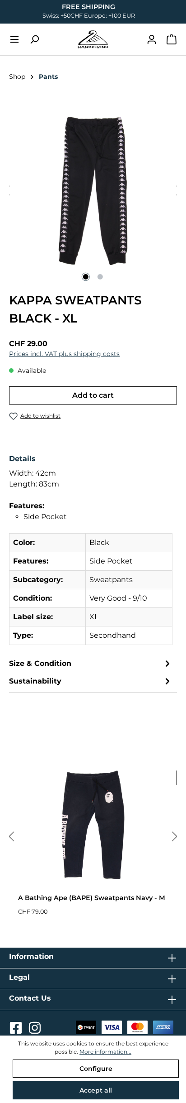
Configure (95, 1068)
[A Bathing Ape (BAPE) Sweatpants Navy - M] (93, 825)
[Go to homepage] (93, 39)
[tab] (90, 553)
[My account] (152, 39)
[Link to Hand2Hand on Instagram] (35, 1030)
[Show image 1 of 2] (85, 276)
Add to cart (93, 395)
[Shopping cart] (171, 39)
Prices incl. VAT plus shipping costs (64, 354)
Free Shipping (88, 7)
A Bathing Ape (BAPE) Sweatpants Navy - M (91, 898)
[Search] (34, 39)
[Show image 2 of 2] (100, 276)
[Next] (174, 837)
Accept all (95, 1090)
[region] (93, 191)
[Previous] (11, 837)
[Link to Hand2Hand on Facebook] (16, 1030)
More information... (105, 1051)
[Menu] (14, 39)
